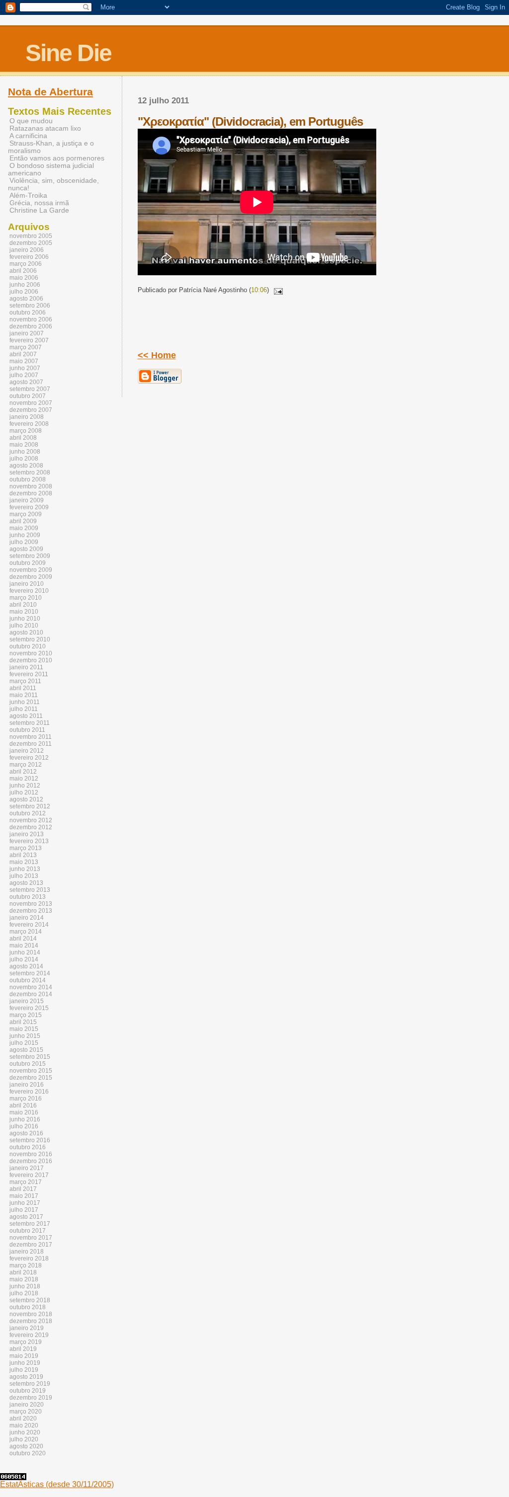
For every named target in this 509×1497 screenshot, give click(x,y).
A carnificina (28, 136)
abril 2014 (23, 938)
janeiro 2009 (26, 500)
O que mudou (31, 121)
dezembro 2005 (30, 242)
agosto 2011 (26, 715)
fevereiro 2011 (28, 674)
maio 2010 (23, 611)
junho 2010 (24, 618)
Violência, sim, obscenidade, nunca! (53, 184)
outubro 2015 (27, 1063)
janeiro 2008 (26, 416)
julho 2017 (23, 1209)
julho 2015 (23, 1042)
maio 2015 (23, 1028)
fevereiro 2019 (29, 1335)
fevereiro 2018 (29, 1258)
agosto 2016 (26, 1133)
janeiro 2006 (26, 249)
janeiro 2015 (26, 1001)
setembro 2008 (29, 472)
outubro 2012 (27, 813)
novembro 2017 (30, 1237)
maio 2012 (23, 778)
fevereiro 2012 (29, 757)
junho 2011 (24, 702)
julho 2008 (23, 458)
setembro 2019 (29, 1383)
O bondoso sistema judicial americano (51, 169)
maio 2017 (23, 1195)
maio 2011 (23, 695)
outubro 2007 (27, 396)
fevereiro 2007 (29, 340)
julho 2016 (23, 1126)
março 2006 (25, 263)
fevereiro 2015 (29, 1008)
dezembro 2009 (30, 576)
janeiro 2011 (26, 667)
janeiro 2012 (26, 750)
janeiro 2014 (26, 917)
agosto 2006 (26, 298)
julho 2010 (23, 625)
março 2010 (25, 597)
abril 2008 (23, 437)
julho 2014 (23, 959)
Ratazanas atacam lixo (45, 128)
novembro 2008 (30, 486)
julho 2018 (23, 1293)
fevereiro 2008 (29, 423)
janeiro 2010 (26, 583)
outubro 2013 (27, 896)
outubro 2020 (27, 1453)
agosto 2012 (26, 799)
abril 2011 (22, 688)
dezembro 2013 (30, 910)
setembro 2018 (29, 1300)
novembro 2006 (30, 319)
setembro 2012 (29, 806)
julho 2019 (23, 1369)
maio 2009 (23, 528)
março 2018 (25, 1265)
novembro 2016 (30, 1154)
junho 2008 (24, 451)
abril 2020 (23, 1418)
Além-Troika (28, 195)
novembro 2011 (30, 736)
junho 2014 (24, 952)
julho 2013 (23, 875)
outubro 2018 (27, 1307)
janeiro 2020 (26, 1404)
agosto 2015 (26, 1049)
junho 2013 (24, 869)
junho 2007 (24, 368)
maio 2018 (23, 1279)
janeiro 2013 (26, 834)
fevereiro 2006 (29, 256)
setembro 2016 (29, 1140)
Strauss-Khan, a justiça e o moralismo (51, 147)
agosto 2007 (26, 382)
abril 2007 (23, 354)
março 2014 (25, 931)
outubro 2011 (27, 729)
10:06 (259, 290)
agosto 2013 (26, 882)
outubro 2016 (27, 1147)
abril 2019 (23, 1348)
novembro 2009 (30, 569)
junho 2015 (24, 1035)
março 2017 (25, 1182)
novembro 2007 (30, 402)
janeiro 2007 (26, 333)
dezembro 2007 (30, 409)
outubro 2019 (27, 1390)
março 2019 (25, 1342)
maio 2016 (23, 1112)
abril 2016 (23, 1105)
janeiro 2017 (26, 1168)
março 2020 (25, 1411)
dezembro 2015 (30, 1077)
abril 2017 (23, 1188)
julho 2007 (23, 375)
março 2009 (25, 514)
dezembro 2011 (30, 743)
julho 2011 (23, 709)
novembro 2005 (30, 236)
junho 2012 (24, 785)
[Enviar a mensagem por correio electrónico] (277, 290)
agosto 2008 (26, 465)
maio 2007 (23, 361)
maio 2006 (23, 277)
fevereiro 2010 (29, 590)
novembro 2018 (30, 1314)
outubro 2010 (27, 646)
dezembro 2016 (30, 1161)
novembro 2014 (30, 987)
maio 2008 (23, 444)
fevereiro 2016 (29, 1091)
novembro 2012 (30, 820)
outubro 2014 (27, 980)
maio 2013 (23, 862)
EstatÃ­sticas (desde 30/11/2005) (57, 1484)
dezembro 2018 (30, 1321)
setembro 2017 (29, 1223)
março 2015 (25, 1015)
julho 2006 (23, 291)
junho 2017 (24, 1202)
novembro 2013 (30, 903)
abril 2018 (23, 1272)
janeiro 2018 (26, 1251)
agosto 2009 (26, 549)
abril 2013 (23, 855)
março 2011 (25, 681)
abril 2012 (23, 771)
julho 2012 (23, 792)
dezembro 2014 (30, 994)
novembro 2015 (30, 1070)
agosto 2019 (26, 1376)
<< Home (157, 355)
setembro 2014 (29, 973)
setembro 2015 (29, 1056)
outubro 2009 (27, 562)
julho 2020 (23, 1439)
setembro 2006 (29, 305)
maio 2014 (23, 945)
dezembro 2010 (30, 660)
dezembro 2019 (30, 1397)
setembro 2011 (29, 722)
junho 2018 (24, 1286)
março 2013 (25, 848)
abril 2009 (23, 521)
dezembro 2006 (30, 326)
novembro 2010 (30, 653)
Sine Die (68, 53)
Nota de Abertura (50, 92)
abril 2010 (23, 604)
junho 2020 (24, 1432)
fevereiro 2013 (29, 841)
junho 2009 (24, 535)
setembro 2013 (29, 889)
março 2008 (25, 430)
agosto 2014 (26, 966)
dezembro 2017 (30, 1244)
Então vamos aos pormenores (56, 158)
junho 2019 (24, 1362)
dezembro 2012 (30, 827)
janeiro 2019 (26, 1328)
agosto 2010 (26, 632)
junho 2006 (24, 284)
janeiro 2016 (26, 1084)
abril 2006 (23, 270)
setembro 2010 (29, 639)
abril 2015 (23, 1022)
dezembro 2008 (30, 493)
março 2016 (25, 1098)
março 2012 (25, 764)
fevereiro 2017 (29, 1175)
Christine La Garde (39, 210)
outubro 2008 (27, 479)
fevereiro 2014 (29, 924)
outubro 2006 (27, 312)
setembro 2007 (29, 389)
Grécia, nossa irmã (39, 203)
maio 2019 (23, 1355)
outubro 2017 (27, 1230)
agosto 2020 (26, 1446)
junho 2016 (24, 1119)
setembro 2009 (29, 555)
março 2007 (25, 347)
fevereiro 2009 (29, 507)
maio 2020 (23, 1425)
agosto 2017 (26, 1216)
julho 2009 (23, 542)
